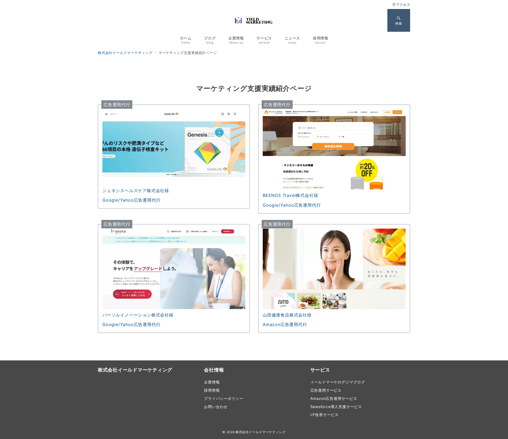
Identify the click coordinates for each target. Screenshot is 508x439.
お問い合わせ (216, 406)
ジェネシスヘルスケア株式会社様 (135, 190)
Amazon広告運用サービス (333, 398)
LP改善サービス (324, 414)
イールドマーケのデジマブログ (337, 382)
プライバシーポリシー (223, 398)
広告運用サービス (326, 390)
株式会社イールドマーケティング (260, 432)
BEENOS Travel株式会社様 (290, 195)
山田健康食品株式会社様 (287, 315)
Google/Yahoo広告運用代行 (131, 200)
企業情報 (212, 382)
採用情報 (212, 390)
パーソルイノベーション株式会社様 (138, 315)
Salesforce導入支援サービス (336, 406)
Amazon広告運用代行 (285, 324)
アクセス (403, 5)
